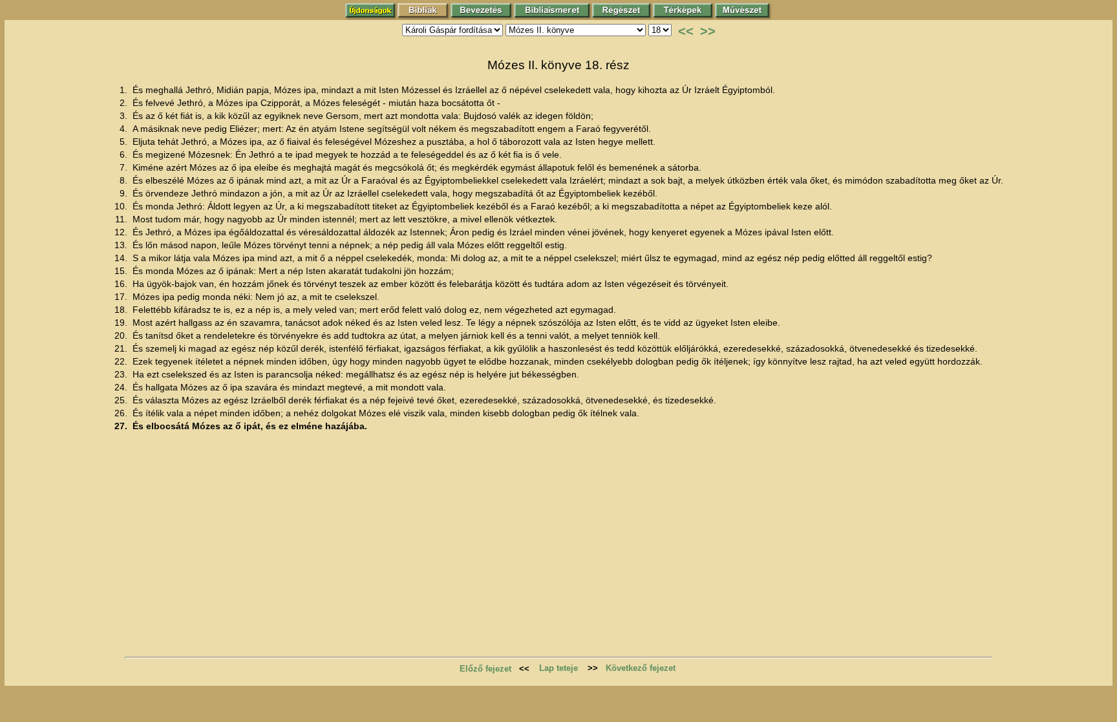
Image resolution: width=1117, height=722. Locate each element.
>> (708, 31)
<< (686, 31)
